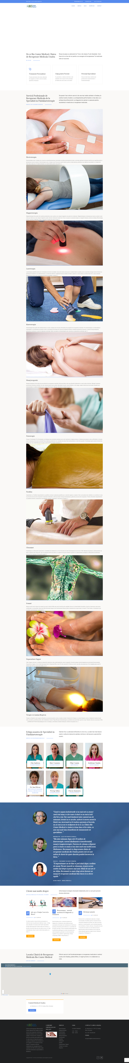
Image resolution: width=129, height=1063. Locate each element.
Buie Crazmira (55, 763)
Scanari (60, 1042)
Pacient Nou (88, 1)
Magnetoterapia (62, 1030)
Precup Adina (55, 791)
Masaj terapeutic (63, 1035)
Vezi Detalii (32, 1010)
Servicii (79, 5)
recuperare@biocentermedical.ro (92, 1038)
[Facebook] (98, 1057)
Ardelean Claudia (94, 763)
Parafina (61, 1039)
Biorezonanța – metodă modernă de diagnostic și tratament (62, 912)
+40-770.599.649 (97, 1)
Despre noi (92, 5)
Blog (85, 5)
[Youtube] (101, 1057)
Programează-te (78, 1)
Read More (30, 936)
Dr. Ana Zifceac (35, 787)
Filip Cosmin (74, 763)
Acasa (73, 5)
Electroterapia (62, 1028)
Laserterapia (62, 1032)
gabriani (39, 917)
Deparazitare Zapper (64, 1044)
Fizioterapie (62, 1037)
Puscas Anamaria (75, 791)
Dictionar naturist (89, 912)
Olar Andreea (35, 763)
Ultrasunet (61, 1040)
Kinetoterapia (62, 1033)
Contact (99, 5)
